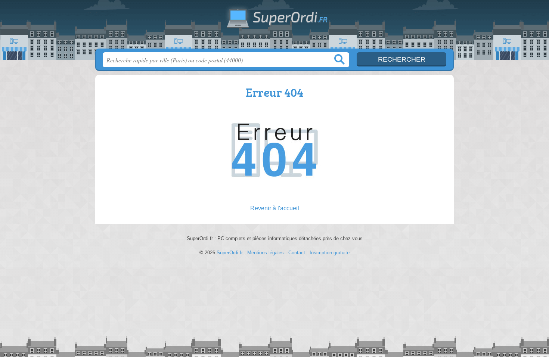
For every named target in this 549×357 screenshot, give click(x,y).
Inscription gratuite (330, 252)
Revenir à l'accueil (274, 208)
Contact (296, 252)
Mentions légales (265, 252)
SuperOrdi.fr (274, 26)
